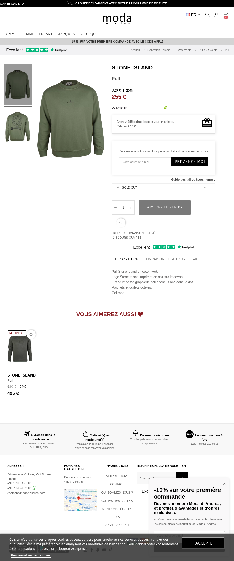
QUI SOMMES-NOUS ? (117, 492)
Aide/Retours (117, 476)
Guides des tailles (117, 500)
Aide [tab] (197, 259)
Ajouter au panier (165, 207)
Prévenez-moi (190, 161)
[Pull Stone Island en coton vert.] (18, 85)
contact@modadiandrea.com (26, 493)
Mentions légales (117, 509)
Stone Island (132, 67)
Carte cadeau (12, 3)
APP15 (159, 41)
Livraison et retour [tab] (165, 259)
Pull (10, 380)
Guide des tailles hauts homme (193, 179)
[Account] (216, 15)
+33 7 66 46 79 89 (19, 488)
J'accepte (203, 543)
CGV (117, 517)
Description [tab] (127, 259)
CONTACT (117, 484)
